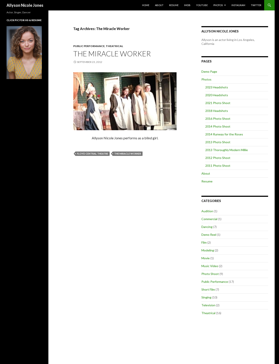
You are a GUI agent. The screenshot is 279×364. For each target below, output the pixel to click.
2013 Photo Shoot (217, 142)
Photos (218, 5)
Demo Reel (208, 234)
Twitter (256, 5)
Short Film (208, 289)
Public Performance (89, 46)
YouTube (202, 5)
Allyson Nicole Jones (25, 5)
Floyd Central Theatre (92, 153)
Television (208, 305)
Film (204, 242)
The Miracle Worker (112, 53)
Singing (206, 297)
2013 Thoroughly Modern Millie (226, 150)
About (159, 5)
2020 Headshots (216, 95)
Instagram (238, 5)
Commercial (209, 219)
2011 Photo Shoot (217, 165)
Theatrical (114, 46)
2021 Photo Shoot (217, 103)
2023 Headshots (216, 87)
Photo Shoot (210, 274)
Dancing (207, 227)
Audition (207, 211)
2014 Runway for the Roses (224, 134)
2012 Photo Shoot (217, 158)
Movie (205, 258)
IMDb (187, 5)
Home (145, 5)
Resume (174, 5)
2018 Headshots (216, 111)
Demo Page (209, 71)
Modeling (207, 250)
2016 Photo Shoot (217, 118)
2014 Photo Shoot (217, 126)
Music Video (209, 266)
